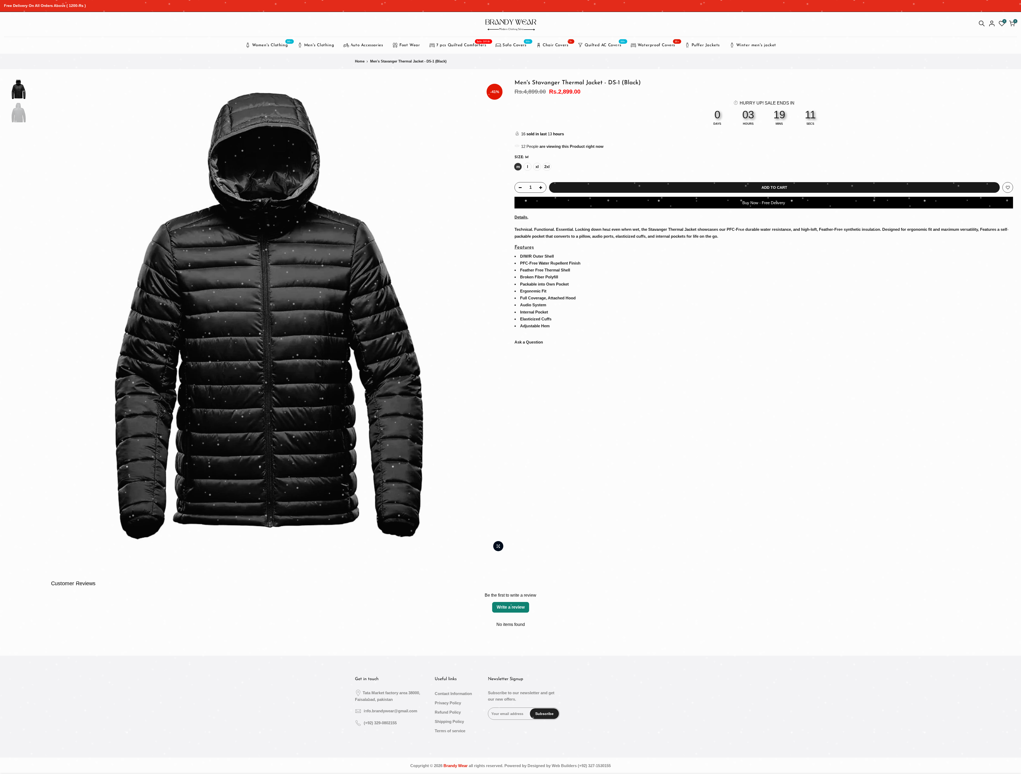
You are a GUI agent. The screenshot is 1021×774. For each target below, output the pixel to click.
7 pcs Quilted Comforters (463, 43)
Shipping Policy (449, 721)
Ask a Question (528, 342)
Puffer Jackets (706, 45)
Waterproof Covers (658, 43)
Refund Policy (448, 712)
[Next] (497, 317)
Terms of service (450, 731)
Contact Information (453, 693)
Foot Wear (409, 45)
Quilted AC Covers (605, 43)
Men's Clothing (319, 45)
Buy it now (763, 202)
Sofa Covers (516, 43)
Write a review (511, 607)
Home (360, 61)
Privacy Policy (448, 703)
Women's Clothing (272, 43)
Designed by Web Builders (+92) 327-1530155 (569, 765)
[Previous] (41, 317)
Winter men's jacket (756, 45)
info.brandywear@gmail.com (390, 711)
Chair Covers (557, 43)
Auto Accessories (366, 45)
